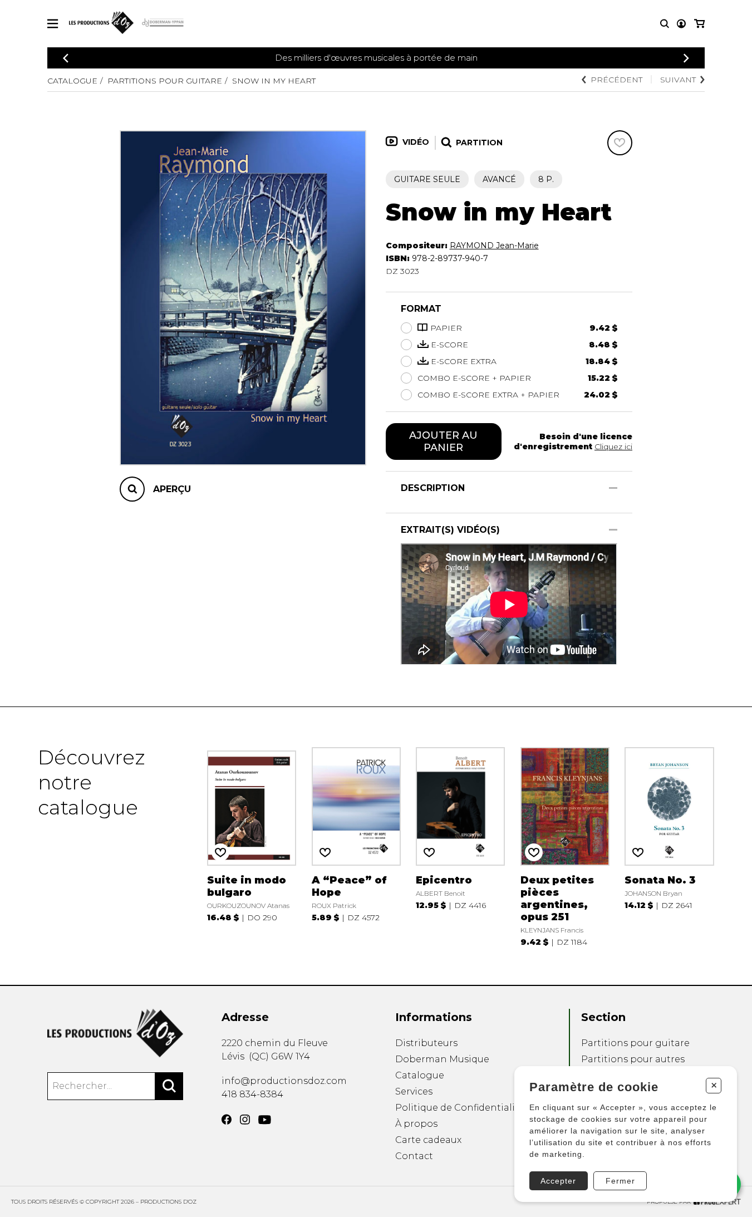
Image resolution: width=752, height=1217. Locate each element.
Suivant (678, 80)
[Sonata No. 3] (669, 845)
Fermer (620, 1180)
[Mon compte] (681, 23)
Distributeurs (426, 1043)
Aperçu (172, 489)
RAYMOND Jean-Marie (494, 246)
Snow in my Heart (274, 81)
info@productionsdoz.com (284, 1081)
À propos (416, 1123)
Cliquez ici (613, 446)
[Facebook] (227, 1119)
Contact (414, 1156)
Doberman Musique (442, 1059)
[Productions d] (115, 1033)
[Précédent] (65, 58)
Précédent (616, 80)
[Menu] (52, 23)
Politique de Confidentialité (459, 1107)
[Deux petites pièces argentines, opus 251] (565, 845)
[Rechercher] (169, 1086)
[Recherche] (664, 23)
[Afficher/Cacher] (613, 488)
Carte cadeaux (428, 1140)
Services (413, 1091)
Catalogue (72, 81)
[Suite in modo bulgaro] (251, 845)
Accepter (558, 1180)
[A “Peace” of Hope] (356, 845)
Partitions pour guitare (164, 81)
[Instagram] (245, 1119)
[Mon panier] (699, 23)
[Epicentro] (460, 845)
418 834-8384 (252, 1094)
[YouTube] (264, 1120)
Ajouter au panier (443, 441)
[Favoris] (619, 142)
